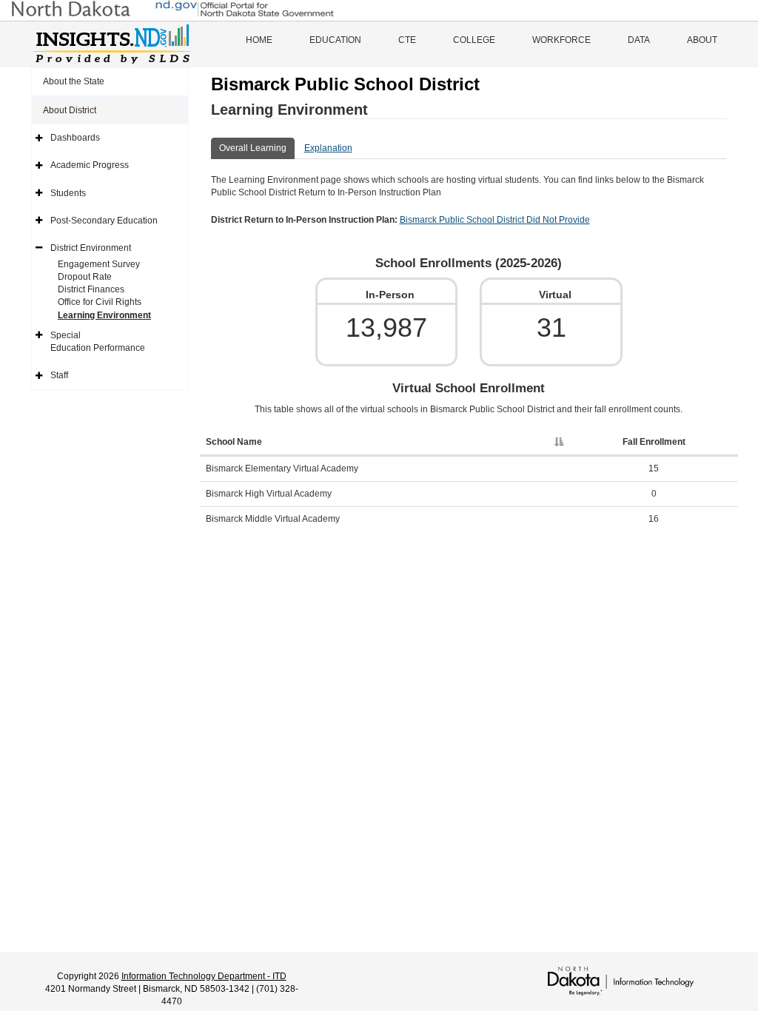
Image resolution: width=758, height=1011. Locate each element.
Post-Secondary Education (104, 220)
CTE (407, 40)
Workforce (561, 40)
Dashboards (75, 137)
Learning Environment (104, 315)
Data (639, 40)
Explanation (328, 148)
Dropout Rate (85, 277)
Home (259, 40)
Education (335, 40)
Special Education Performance (97, 341)
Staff (59, 375)
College (474, 40)
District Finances (91, 289)
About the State (73, 81)
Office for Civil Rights (99, 302)
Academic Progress (89, 165)
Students (68, 193)
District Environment (90, 248)
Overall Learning (252, 148)
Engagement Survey (99, 264)
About (702, 40)
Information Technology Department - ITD (203, 976)
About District (69, 110)
